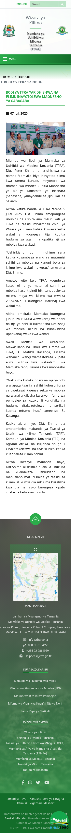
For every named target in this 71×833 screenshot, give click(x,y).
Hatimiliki (22, 803)
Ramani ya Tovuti (17, 799)
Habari (24, 76)
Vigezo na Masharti (42, 803)
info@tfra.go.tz (38, 639)
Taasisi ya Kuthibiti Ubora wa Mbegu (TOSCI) (35, 743)
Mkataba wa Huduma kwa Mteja (35, 681)
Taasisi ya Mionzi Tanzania (35, 764)
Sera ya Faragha (53, 799)
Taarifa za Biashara (35, 770)
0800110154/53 (38, 645)
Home (8, 76)
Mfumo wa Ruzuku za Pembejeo (35, 696)
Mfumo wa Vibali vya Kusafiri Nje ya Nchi (35, 703)
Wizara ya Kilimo (35, 732)
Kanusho (35, 799)
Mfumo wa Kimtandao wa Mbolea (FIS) (35, 688)
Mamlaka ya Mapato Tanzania (35, 759)
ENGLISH (22, 4)
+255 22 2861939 (37, 651)
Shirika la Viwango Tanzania (35, 738)
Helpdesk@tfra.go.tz (38, 656)
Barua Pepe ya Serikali (35, 711)
